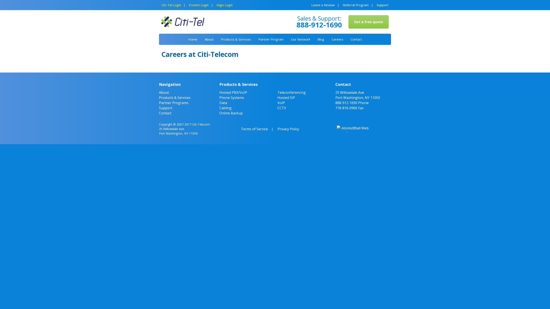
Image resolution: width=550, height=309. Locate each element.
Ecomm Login (199, 5)
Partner (271, 39)
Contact (356, 39)
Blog (321, 39)
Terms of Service (254, 129)
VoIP (281, 102)
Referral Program (356, 5)
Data (223, 102)
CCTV (281, 108)
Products (236, 39)
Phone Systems (231, 97)
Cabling (225, 108)
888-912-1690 (346, 102)
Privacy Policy (288, 129)
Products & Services (175, 97)
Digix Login (225, 5)
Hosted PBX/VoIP (233, 92)
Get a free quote (368, 22)
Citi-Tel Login (171, 5)
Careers (337, 39)
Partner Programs (173, 102)
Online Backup (231, 113)
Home (192, 39)
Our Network (300, 39)
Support (382, 5)
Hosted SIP (286, 97)
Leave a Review (323, 5)
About (209, 39)
